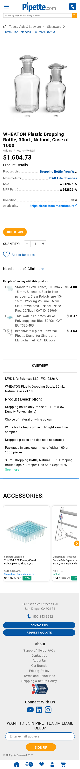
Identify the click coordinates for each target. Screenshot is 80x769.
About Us (39, 660)
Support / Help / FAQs (39, 650)
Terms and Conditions (39, 676)
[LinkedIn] (39, 710)
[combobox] (40, 15)
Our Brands (39, 666)
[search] (74, 15)
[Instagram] (48, 710)
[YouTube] (30, 710)
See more (12, 469)
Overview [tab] (40, 365)
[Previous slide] (6, 131)
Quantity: (11, 244)
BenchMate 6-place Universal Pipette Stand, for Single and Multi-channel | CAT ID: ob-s (36, 335)
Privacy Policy (39, 671)
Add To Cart (14, 232)
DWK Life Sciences (63, 178)
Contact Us (39, 655)
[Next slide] (74, 131)
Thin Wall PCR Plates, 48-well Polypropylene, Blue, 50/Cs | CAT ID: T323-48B (38, 320)
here (40, 269)
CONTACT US (39, 625)
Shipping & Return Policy (39, 681)
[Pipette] (39, 7)
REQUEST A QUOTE (39, 632)
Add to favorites (23, 255)
